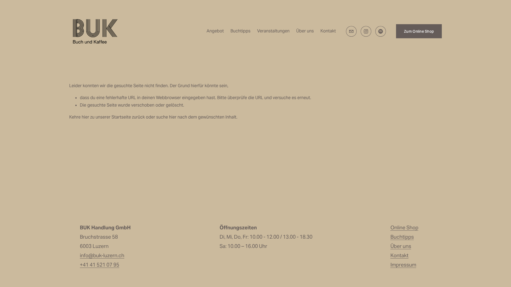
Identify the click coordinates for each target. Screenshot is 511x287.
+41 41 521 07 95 (99, 264)
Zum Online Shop (419, 31)
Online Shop (404, 227)
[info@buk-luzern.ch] (351, 31)
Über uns (305, 31)
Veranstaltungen (273, 31)
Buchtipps (240, 31)
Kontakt (328, 31)
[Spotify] (380, 31)
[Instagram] (366, 31)
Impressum (403, 264)
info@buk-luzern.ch (102, 255)
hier (85, 117)
